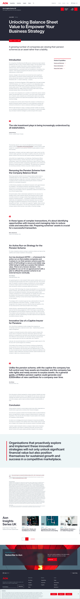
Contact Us (54, 3)
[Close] (78, 594)
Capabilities (12, 3)
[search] (34, 3)
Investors (63, 3)
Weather (55, 585)
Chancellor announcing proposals (25, 146)
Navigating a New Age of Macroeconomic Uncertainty (49, 529)
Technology (56, 582)
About (29, 3)
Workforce (56, 587)
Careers (59, 3)
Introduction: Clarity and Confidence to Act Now (29, 529)
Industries (19, 3)
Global (75, 3)
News (68, 3)
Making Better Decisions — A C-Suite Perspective (68, 529)
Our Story (30, 580)
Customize (54, 594)
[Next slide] (26, 538)
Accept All (68, 594)
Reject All (61, 594)
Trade (55, 580)
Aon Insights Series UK (9, 8)
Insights (24, 3)
